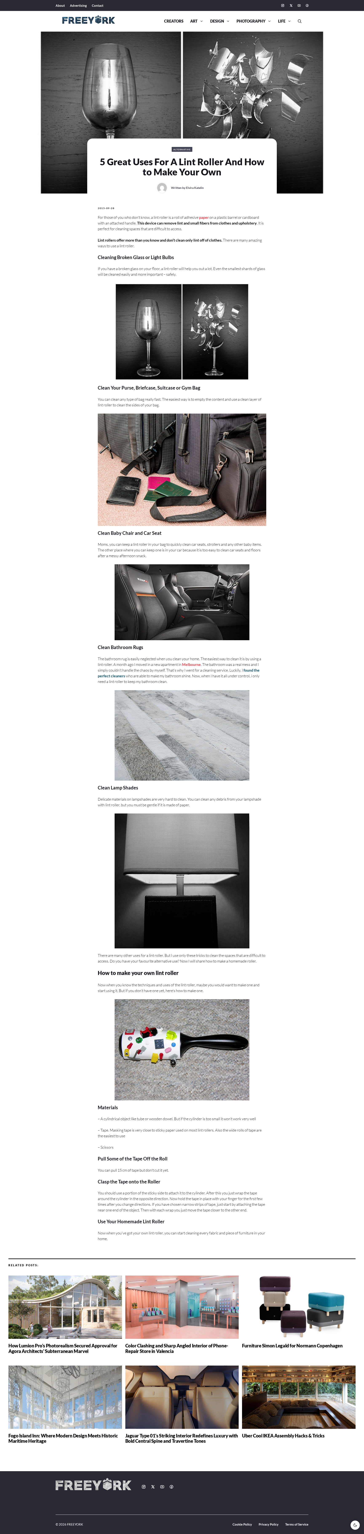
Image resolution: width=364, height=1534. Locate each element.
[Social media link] (282, 5)
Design (217, 21)
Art (194, 21)
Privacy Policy (268, 1524)
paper (204, 217)
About (60, 5)
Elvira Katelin (195, 188)
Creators (173, 21)
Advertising (78, 5)
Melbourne (191, 664)
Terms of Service (296, 1524)
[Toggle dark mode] (355, 1525)
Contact (97, 5)
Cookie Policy (242, 1524)
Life (281, 21)
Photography (251, 21)
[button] (298, 21)
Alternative (182, 149)
